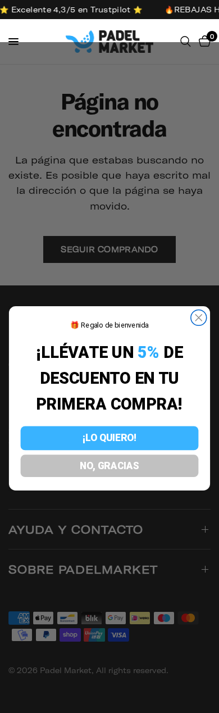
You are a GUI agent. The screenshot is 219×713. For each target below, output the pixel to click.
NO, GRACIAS (110, 465)
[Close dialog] (199, 318)
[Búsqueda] (185, 41)
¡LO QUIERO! (109, 438)
